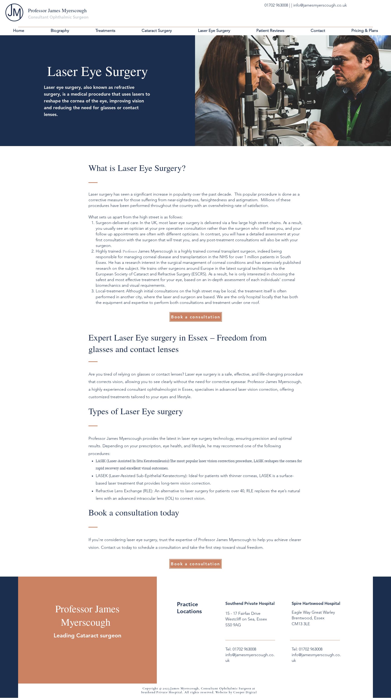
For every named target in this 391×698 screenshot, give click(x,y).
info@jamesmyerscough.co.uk (320, 5)
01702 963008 (277, 5)
